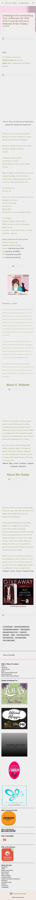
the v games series (8, 640)
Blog (10, 463)
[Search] (33, 3)
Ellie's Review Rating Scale (9, 672)
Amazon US (29, 122)
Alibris (3, 868)
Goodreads (14, 466)
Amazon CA (18, 125)
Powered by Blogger (19, 893)
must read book (8, 637)
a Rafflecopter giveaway (18, 606)
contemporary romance (10, 629)
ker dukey (6, 635)
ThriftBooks (5, 887)
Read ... (3, 671)
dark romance (25, 629)
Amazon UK (9, 125)
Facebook (23, 463)
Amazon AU (27, 125)
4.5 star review (7, 626)
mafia (13, 635)
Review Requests (6, 674)
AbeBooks (4, 867)
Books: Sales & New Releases (10, 676)
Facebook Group (28, 571)
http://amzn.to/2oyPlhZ (13, 254)
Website (5, 463)
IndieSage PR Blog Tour (10, 632)
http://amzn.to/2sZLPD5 (16, 248)
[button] (3, 30)
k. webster (23, 632)
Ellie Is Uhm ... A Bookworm (18, 3)
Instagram (30, 463)
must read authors (23, 635)
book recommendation (21, 626)
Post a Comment (9, 655)
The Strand (4, 885)
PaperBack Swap (6, 882)
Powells (3, 884)
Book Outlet (5, 874)
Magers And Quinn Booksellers (10, 879)
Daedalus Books (6, 877)
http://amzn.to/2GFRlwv (12, 251)
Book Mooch (5, 872)
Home (3, 666)
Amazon (19, 571)
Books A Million (6, 875)
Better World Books (7, 870)
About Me (4, 667)
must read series (20, 637)
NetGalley (4, 880)
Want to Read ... (6, 669)
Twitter (16, 463)
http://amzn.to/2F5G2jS (13, 257)
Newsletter (22, 466)
